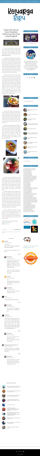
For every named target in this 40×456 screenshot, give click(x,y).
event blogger (26, 205)
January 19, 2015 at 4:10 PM (8, 316)
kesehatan (31, 178)
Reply (19, 302)
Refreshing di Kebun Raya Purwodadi (32, 119)
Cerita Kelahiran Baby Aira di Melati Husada (13, 427)
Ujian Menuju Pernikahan (32, 128)
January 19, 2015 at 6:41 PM (10, 306)
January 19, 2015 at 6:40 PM (10, 258)
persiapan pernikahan (27, 195)
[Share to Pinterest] (18, 229)
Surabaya (33, 199)
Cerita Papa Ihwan (26, 174)
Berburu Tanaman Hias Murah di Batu (33, 115)
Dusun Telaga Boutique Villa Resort (32, 138)
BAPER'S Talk (32, 197)
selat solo (16, 231)
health (32, 205)
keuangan (25, 207)
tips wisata (33, 188)
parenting (25, 169)
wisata (31, 211)
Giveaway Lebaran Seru (11, 404)
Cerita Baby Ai (33, 201)
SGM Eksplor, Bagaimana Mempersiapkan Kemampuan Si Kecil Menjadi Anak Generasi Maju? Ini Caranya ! (13, 409)
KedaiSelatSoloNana (8, 222)
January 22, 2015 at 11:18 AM (11, 289)
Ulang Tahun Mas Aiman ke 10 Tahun (33, 152)
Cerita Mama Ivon (26, 190)
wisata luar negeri (26, 203)
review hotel (25, 182)
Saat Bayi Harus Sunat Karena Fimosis (32, 110)
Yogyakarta (25, 211)
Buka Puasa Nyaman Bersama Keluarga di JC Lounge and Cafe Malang (13, 396)
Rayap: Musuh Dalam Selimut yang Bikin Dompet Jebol (13, 418)
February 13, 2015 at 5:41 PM (10, 357)
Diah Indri (6, 241)
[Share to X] (16, 229)
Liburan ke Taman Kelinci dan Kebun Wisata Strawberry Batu (33, 133)
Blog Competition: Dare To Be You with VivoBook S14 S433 (13, 423)
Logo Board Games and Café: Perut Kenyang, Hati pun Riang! (33, 124)
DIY (24, 209)
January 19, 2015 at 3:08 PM (8, 242)
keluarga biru (26, 201)
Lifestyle (31, 169)
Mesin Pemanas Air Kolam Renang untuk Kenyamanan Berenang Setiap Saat (13, 387)
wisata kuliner (26, 176)
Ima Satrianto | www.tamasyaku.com (11, 344)
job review (25, 178)
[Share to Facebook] (14, 229)
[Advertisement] (9, 438)
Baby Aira (31, 207)
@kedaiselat (7, 223)
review (30, 180)
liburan (29, 209)
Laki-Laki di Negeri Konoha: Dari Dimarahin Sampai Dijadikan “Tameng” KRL (13, 400)
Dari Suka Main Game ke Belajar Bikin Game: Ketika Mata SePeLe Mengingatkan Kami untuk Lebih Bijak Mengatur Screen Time (13, 414)
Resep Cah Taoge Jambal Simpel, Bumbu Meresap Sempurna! (13, 391)
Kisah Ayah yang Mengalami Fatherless (32, 147)
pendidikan (25, 197)
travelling (32, 176)
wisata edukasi (26, 184)
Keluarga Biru (12, 48)
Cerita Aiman (26, 186)
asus (24, 180)
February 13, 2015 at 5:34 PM (8, 346)
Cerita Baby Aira (26, 199)
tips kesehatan (26, 188)
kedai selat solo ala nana (8, 231)
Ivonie (5, 296)
